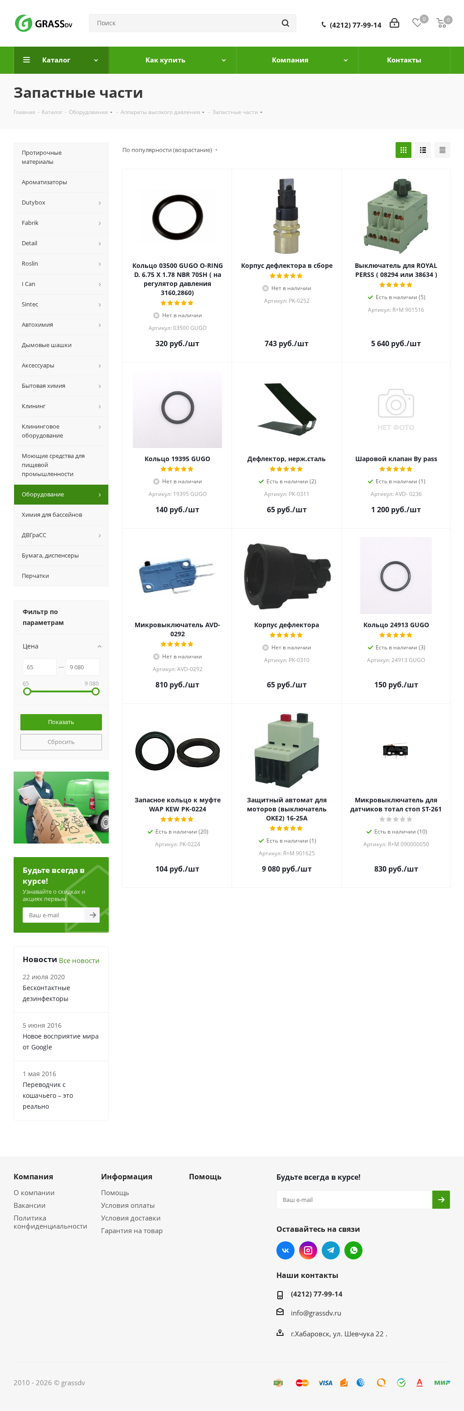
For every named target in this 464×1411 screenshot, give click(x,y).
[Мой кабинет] (394, 23)
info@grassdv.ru (316, 1312)
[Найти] (285, 23)
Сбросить (61, 742)
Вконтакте (285, 1250)
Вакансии (30, 1205)
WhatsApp (353, 1250)
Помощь (115, 1192)
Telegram (331, 1250)
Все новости (79, 960)
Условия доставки (131, 1217)
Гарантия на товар (132, 1230)
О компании (34, 1192)
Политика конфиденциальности (50, 1221)
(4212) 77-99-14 (356, 25)
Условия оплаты (128, 1205)
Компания (33, 1177)
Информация (126, 1177)
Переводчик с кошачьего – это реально (48, 1095)
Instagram (308, 1250)
